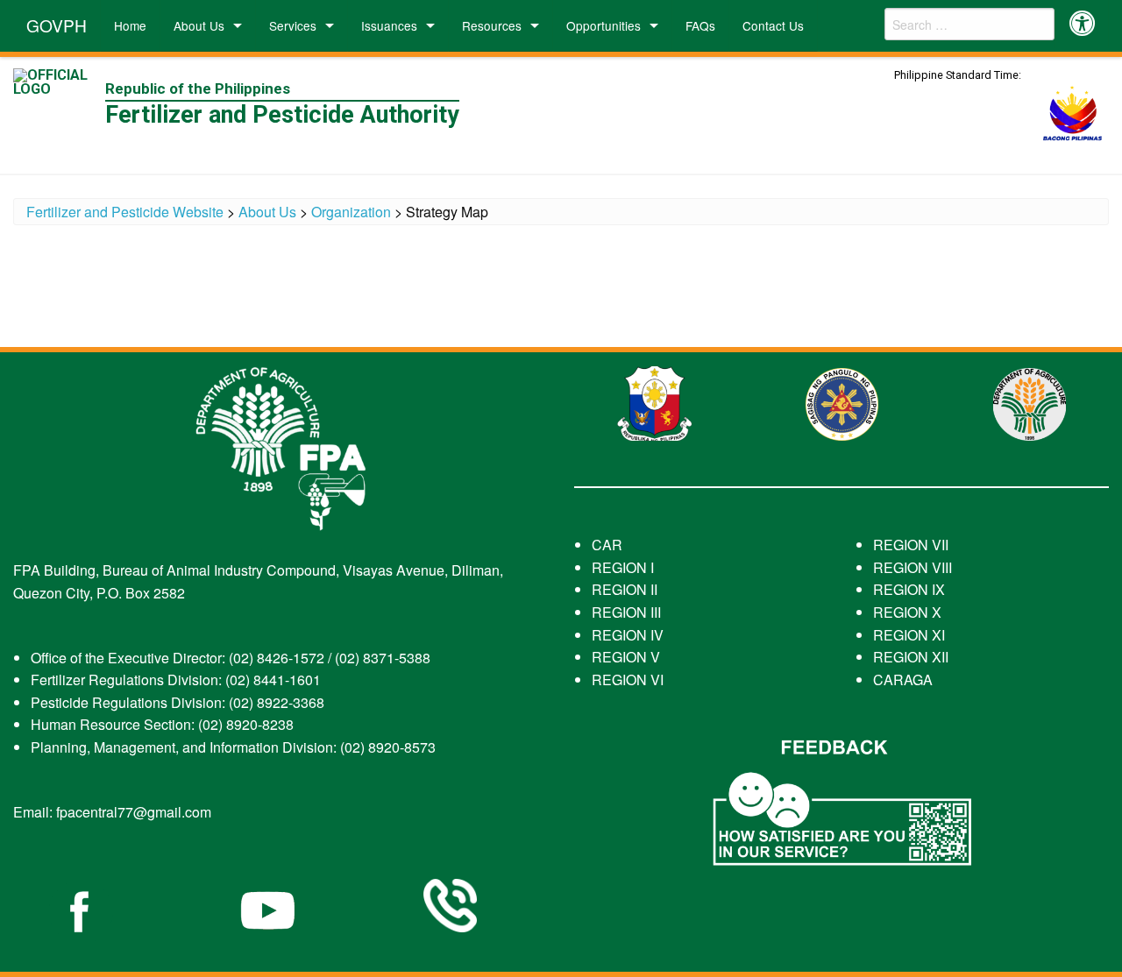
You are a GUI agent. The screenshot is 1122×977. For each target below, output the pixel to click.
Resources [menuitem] (492, 25)
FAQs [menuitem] (700, 25)
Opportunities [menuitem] (603, 25)
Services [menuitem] (292, 25)
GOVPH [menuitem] (56, 25)
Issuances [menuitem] (389, 25)
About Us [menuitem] (199, 25)
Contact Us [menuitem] (773, 25)
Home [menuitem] (130, 25)
